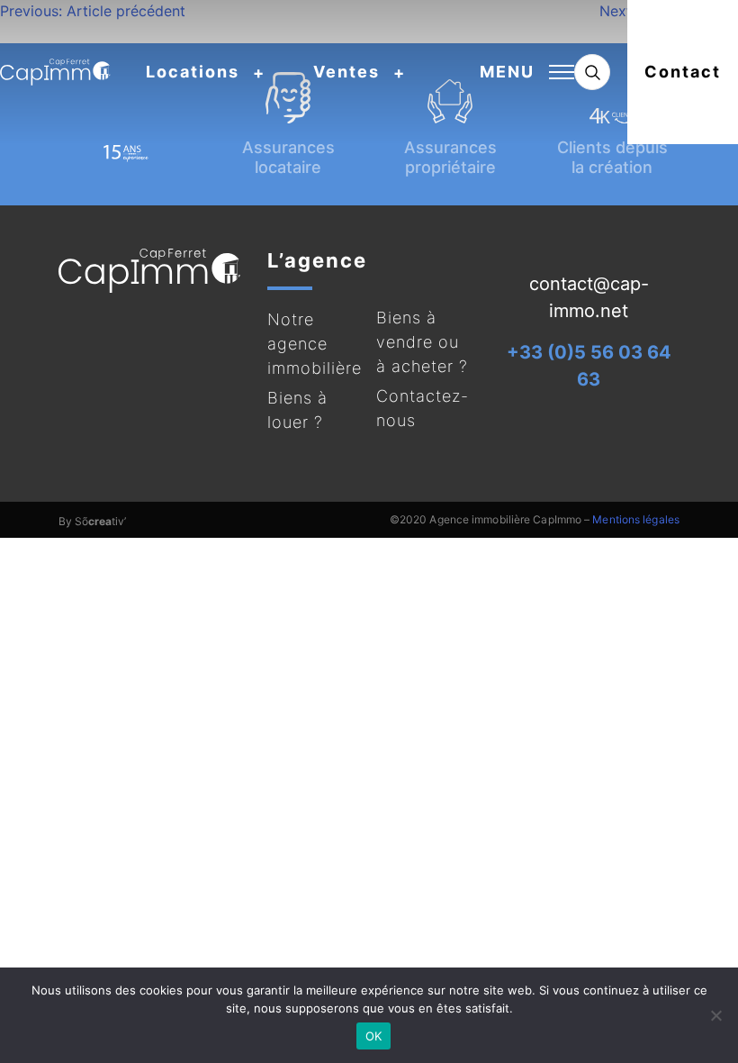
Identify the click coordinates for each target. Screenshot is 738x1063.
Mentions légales (636, 519)
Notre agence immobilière (314, 343)
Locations (192, 71)
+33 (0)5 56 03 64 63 (589, 365)
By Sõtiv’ (92, 521)
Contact (682, 71)
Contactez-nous (422, 408)
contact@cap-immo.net (589, 297)
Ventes (346, 71)
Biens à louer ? (297, 410)
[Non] (715, 1015)
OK (373, 1036)
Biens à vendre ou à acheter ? (422, 342)
